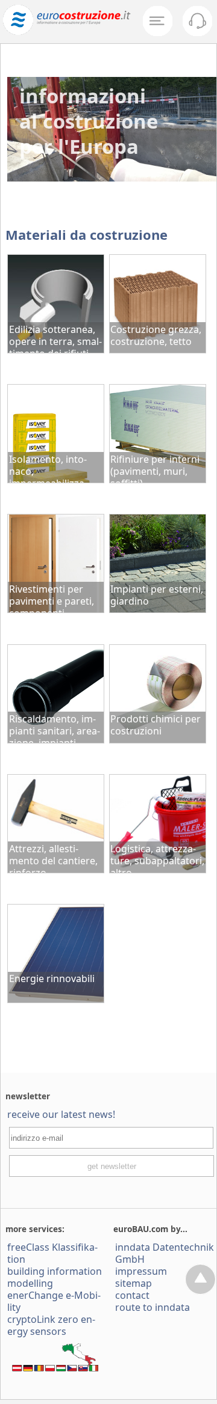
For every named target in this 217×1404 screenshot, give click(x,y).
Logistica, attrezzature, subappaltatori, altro (157, 857)
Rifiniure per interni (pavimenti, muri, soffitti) (155, 468)
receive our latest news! (61, 1114)
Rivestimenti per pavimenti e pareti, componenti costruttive (51, 597)
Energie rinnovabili (52, 978)
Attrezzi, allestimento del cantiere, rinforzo (53, 857)
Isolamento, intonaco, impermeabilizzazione (48, 468)
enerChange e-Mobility (54, 1301)
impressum (141, 1271)
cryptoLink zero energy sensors (51, 1325)
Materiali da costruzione (86, 234)
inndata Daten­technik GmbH (164, 1253)
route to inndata (152, 1307)
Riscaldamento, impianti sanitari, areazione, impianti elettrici (54, 727)
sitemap (133, 1283)
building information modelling (54, 1277)
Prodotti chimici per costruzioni (155, 724)
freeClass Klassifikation (52, 1253)
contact (132, 1295)
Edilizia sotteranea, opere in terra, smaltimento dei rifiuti (55, 338)
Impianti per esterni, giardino (156, 595)
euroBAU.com (140, 1229)
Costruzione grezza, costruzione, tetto (155, 335)
